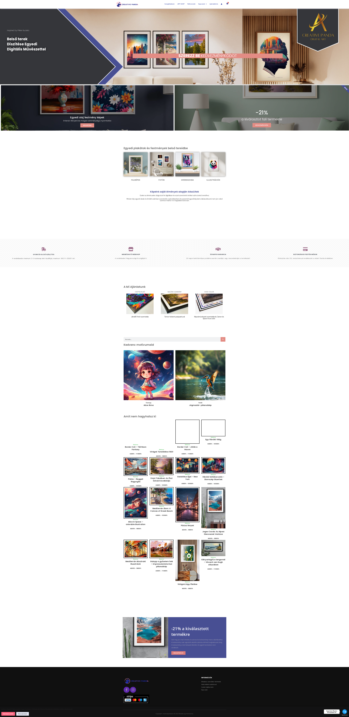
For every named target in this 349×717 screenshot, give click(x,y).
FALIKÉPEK (135, 180)
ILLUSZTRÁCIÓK (213, 180)
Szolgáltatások (169, 4)
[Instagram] (133, 690)
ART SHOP (181, 4)
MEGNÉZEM (87, 125)
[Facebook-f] (127, 690)
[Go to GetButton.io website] (345, 715)
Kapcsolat (201, 4)
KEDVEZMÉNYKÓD (261, 125)
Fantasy (148, 403)
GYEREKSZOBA (187, 180)
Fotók (200, 403)
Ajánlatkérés (213, 4)
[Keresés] (223, 339)
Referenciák (191, 4)
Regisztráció (178, 653)
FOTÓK (162, 180)
